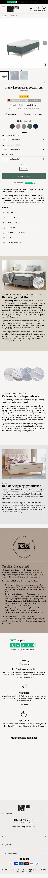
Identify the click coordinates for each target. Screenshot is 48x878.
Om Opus (10, 213)
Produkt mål (11, 218)
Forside (4, 16)
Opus (23, 84)
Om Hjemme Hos (7, 845)
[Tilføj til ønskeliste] (44, 82)
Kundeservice (7, 814)
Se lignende (11, 228)
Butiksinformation (14, 242)
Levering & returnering (16, 233)
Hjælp (4, 836)
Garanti (10, 237)
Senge (12, 16)
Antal (23, 164)
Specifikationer (12, 223)
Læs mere (16, 135)
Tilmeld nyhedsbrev (9, 853)
